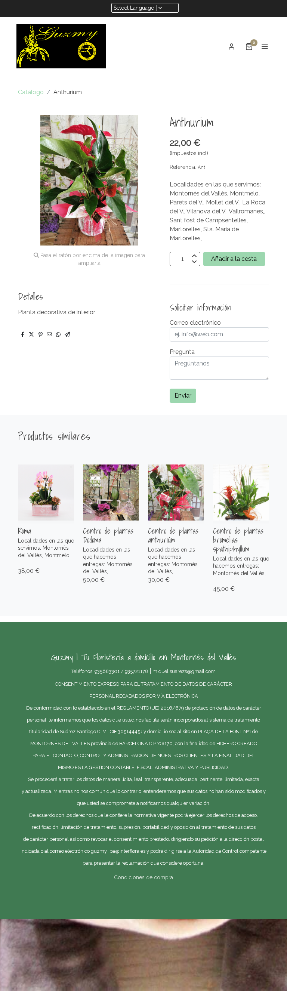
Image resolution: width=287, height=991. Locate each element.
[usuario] (231, 46)
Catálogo (31, 92)
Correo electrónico (195, 322)
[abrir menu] (264, 46)
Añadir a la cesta (234, 258)
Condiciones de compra (143, 877)
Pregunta (182, 351)
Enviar (183, 395)
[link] (61, 46)
